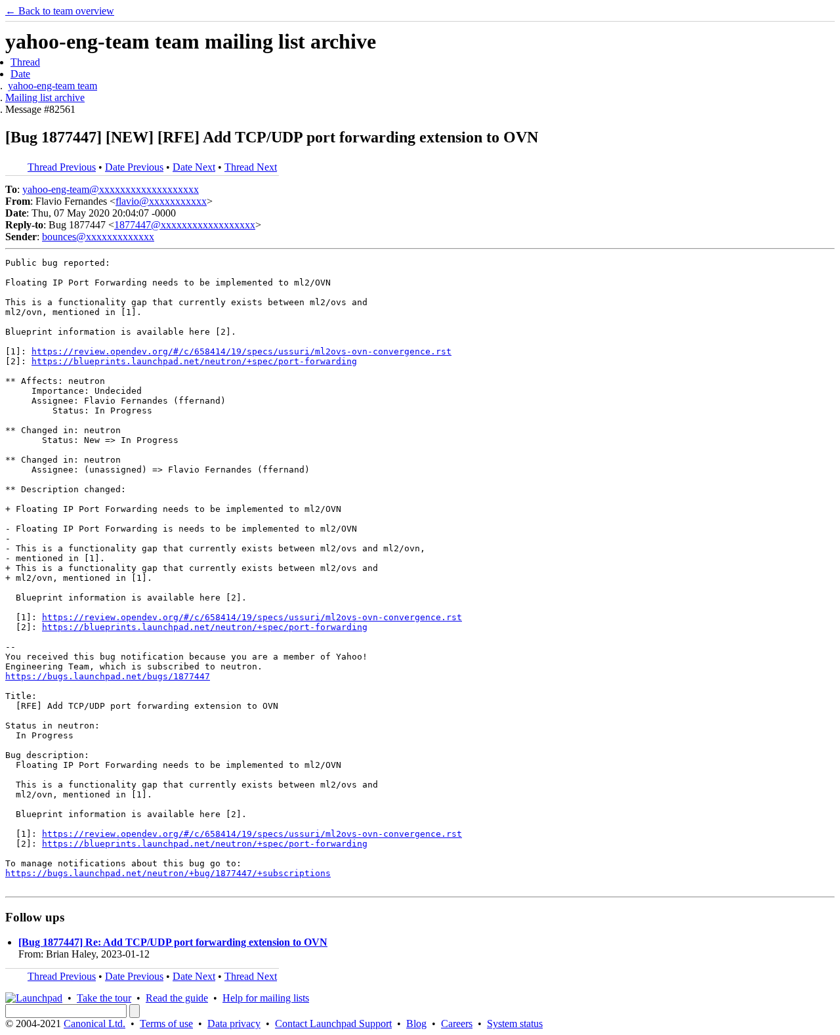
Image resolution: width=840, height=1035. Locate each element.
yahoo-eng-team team (52, 85)
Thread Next (250, 167)
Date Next (194, 167)
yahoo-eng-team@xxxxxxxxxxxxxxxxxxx (110, 189)
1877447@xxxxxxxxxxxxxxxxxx (184, 224)
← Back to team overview (59, 10)
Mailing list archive (45, 97)
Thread (25, 62)
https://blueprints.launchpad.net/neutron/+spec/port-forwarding (194, 361)
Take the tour (104, 997)
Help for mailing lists (265, 997)
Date (20, 73)
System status (515, 1023)
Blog (416, 1023)
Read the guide (177, 997)
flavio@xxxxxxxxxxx (161, 201)
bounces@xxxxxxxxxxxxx (98, 236)
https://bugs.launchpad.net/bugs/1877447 (107, 676)
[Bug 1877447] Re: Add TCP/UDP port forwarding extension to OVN (172, 942)
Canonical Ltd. (94, 1023)
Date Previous (134, 167)
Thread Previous (62, 167)
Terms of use (166, 1023)
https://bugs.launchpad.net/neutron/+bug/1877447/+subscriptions (168, 873)
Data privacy (234, 1023)
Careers (456, 1023)
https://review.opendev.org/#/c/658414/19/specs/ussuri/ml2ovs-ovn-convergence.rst (242, 351)
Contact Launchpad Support (333, 1023)
